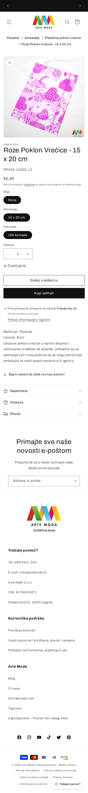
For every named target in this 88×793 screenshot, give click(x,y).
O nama (14, 688)
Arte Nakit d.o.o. (20, 582)
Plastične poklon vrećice (63, 38)
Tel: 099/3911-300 (22, 562)
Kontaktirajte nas (21, 698)
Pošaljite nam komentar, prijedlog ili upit (37, 650)
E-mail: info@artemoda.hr (27, 572)
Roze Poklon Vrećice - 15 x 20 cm (46, 44)
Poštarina (29, 184)
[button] (9, 22)
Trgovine (14, 708)
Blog (11, 678)
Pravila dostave (63, 777)
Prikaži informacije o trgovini (29, 319)
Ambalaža (32, 38)
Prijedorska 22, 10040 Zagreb (30, 602)
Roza (12, 200)
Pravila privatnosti (21, 630)
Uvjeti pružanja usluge (34, 777)
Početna (13, 38)
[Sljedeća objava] (80, 5)
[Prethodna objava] (7, 5)
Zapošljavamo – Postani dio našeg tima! (38, 718)
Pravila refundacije (28, 770)
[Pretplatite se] (75, 481)
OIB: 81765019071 (22, 592)
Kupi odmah (44, 293)
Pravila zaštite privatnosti (60, 770)
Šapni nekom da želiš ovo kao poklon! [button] (37, 374)
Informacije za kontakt (33, 784)
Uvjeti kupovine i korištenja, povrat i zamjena (41, 640)
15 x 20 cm (16, 217)
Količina (8, 245)
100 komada (17, 235)
